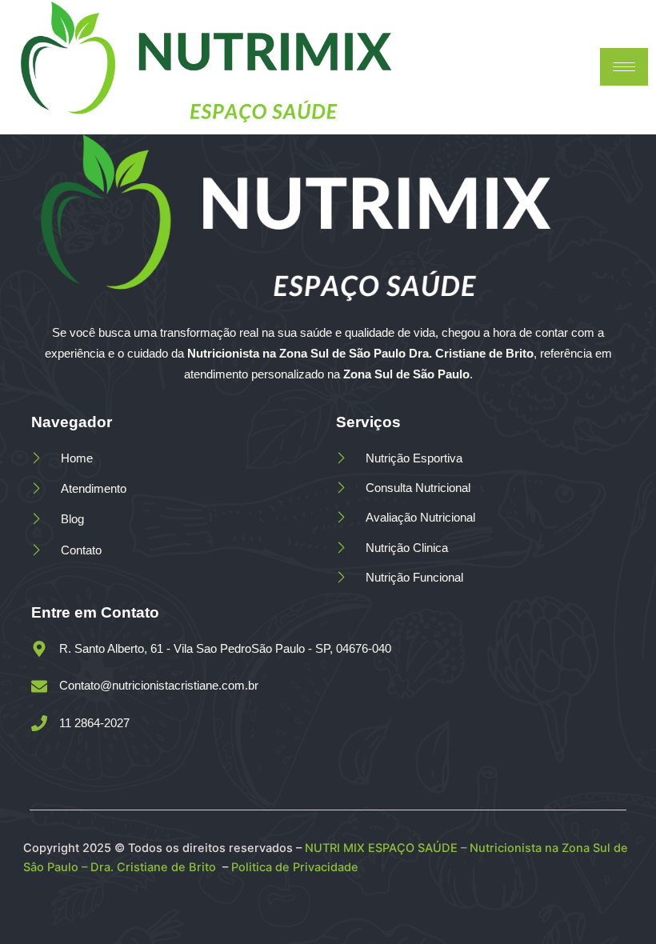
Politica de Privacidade (296, 867)
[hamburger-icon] (624, 67)
